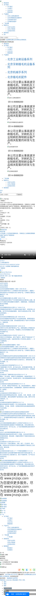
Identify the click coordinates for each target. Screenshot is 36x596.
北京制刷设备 (9, 40)
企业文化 (10, 10)
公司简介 (10, 8)
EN (4, 34)
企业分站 (8, 580)
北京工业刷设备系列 (13, 16)
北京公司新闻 (11, 29)
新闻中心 (6, 25)
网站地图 (15, 580)
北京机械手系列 (11, 19)
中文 (1, 190)
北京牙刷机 (16, 40)
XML (24, 580)
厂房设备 (6, 23)
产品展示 (6, 14)
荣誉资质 (10, 12)
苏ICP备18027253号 (11, 574)
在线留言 (10, 550)
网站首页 (6, 3)
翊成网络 (9, 578)
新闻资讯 (6, 538)
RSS (20, 580)
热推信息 (2, 580)
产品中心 (6, 525)
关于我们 (6, 5)
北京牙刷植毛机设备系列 (14, 18)
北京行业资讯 (11, 27)
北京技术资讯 (11, 31)
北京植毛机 (23, 40)
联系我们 (6, 32)
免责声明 (15, 578)
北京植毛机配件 (11, 21)
